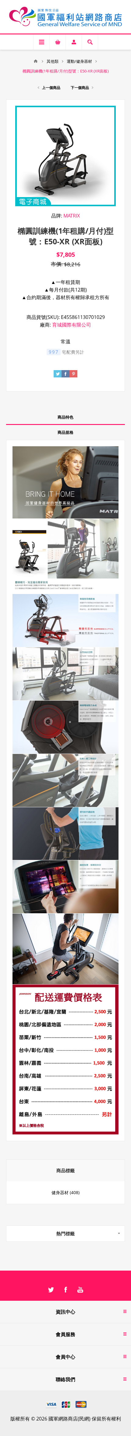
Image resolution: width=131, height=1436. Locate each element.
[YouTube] (80, 1290)
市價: (57, 263)
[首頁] (36, 61)
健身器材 (60, 1192)
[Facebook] (65, 1290)
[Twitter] (51, 1290)
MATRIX (71, 215)
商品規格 (65, 432)
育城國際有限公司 (71, 324)
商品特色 (65, 417)
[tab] (65, 417)
